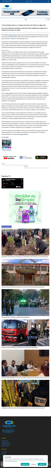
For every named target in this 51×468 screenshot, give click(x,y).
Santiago (22, 134)
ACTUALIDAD (4, 451)
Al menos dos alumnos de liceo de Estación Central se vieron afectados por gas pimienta (23, 287)
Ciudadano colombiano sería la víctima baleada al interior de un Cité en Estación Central (23, 408)
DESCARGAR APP (5, 446)
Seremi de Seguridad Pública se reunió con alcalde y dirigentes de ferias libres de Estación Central (25, 377)
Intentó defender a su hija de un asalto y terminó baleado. (15, 317)
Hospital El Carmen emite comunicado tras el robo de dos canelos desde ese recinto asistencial (25, 256)
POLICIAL (3, 454)
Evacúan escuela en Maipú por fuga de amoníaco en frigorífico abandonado (20, 347)
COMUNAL (4, 453)
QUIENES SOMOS (5, 440)
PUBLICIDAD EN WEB (6, 444)
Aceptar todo (42, 464)
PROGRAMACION (5, 442)
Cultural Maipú (12, 34)
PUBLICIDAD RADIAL (6, 443)
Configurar (33, 464)
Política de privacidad (12, 461)
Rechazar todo (25, 464)
